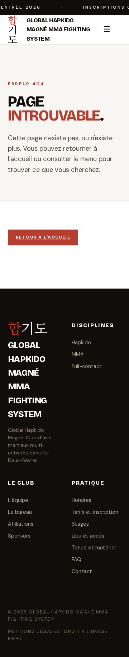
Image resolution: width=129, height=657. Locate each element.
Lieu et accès (88, 536)
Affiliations (20, 524)
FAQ (76, 559)
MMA (78, 354)
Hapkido (81, 342)
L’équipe (18, 500)
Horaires (81, 500)
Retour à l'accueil (43, 237)
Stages (80, 524)
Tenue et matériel (94, 547)
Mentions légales (34, 631)
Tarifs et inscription (95, 512)
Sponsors (19, 536)
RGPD (15, 639)
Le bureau (20, 512)
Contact (82, 571)
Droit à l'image (86, 631)
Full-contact (87, 366)
